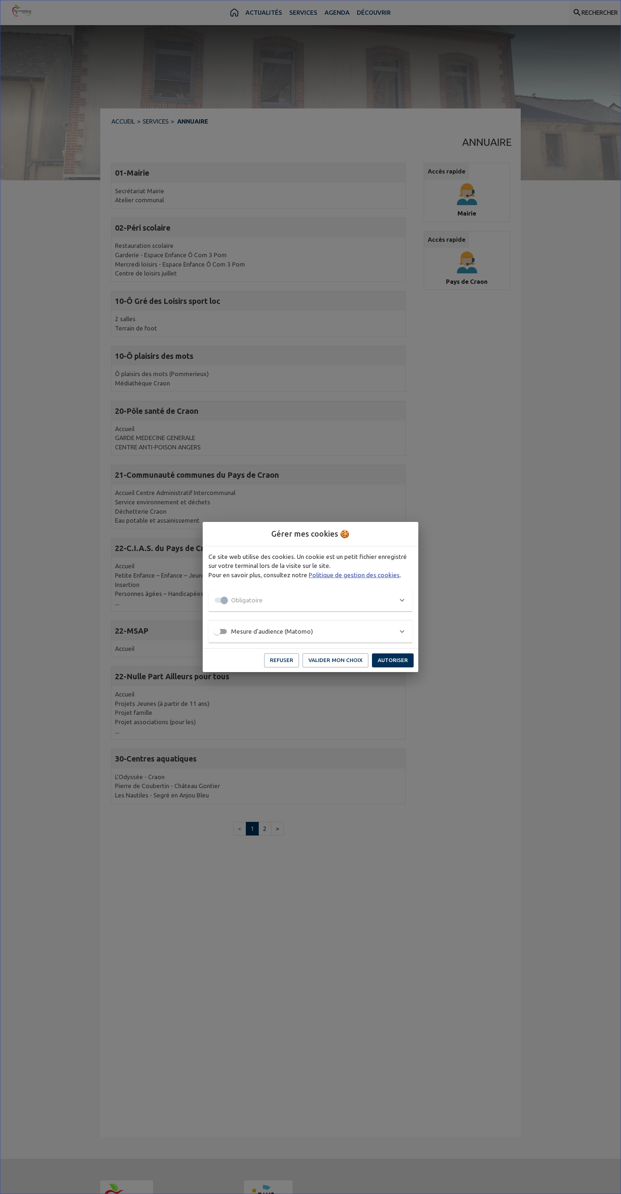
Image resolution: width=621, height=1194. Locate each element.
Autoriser (393, 660)
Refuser (281, 660)
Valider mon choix (335, 660)
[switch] (217, 631)
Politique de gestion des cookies (354, 574)
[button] (310, 600)
